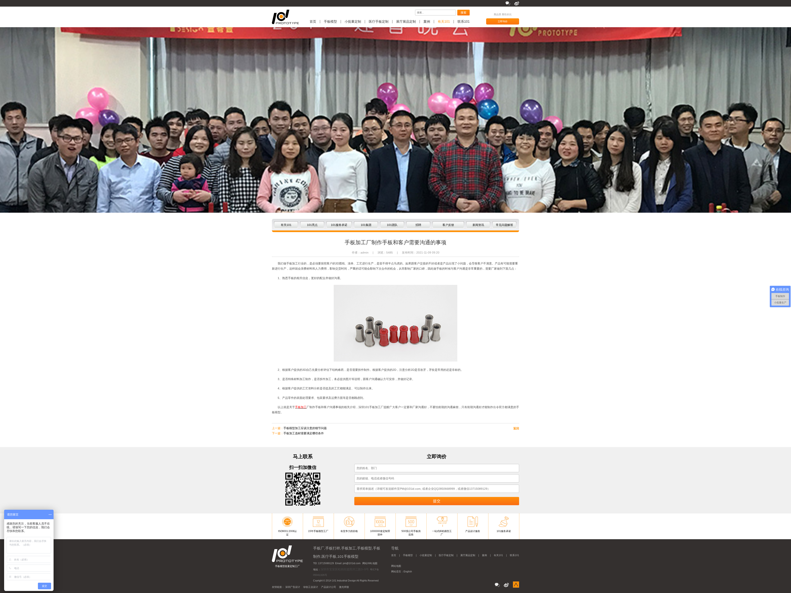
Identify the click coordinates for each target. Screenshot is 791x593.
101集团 (366, 225)
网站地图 (396, 566)
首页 (313, 21)
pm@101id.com (351, 563)
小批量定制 (353, 21)
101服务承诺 (339, 225)
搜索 (463, 12)
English (408, 571)
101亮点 (312, 225)
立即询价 (503, 21)
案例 (427, 21)
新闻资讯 (478, 225)
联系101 (464, 21)
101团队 (392, 225)
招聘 (418, 225)
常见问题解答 (504, 225)
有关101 (444, 21)
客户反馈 (448, 225)
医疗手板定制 (378, 21)
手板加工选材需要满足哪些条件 (303, 433)
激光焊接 (344, 587)
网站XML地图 (369, 563)
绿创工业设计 (310, 587)
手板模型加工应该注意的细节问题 (305, 428)
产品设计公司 (328, 587)
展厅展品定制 (406, 21)
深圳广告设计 (292, 587)
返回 (516, 428)
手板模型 (330, 21)
